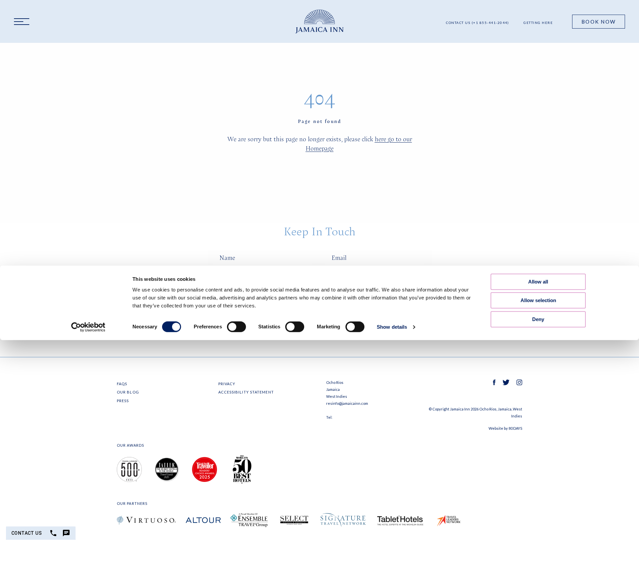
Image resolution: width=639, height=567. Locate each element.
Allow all (538, 281)
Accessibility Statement (246, 392)
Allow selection (538, 300)
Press (123, 400)
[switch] (236, 327)
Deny (538, 319)
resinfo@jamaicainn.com (347, 403)
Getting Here (538, 23)
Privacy (227, 384)
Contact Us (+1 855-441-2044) (477, 23)
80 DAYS (515, 428)
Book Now (598, 22)
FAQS (122, 384)
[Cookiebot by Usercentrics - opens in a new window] (88, 327)
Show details (392, 327)
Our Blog (128, 392)
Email (338, 257)
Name (227, 257)
